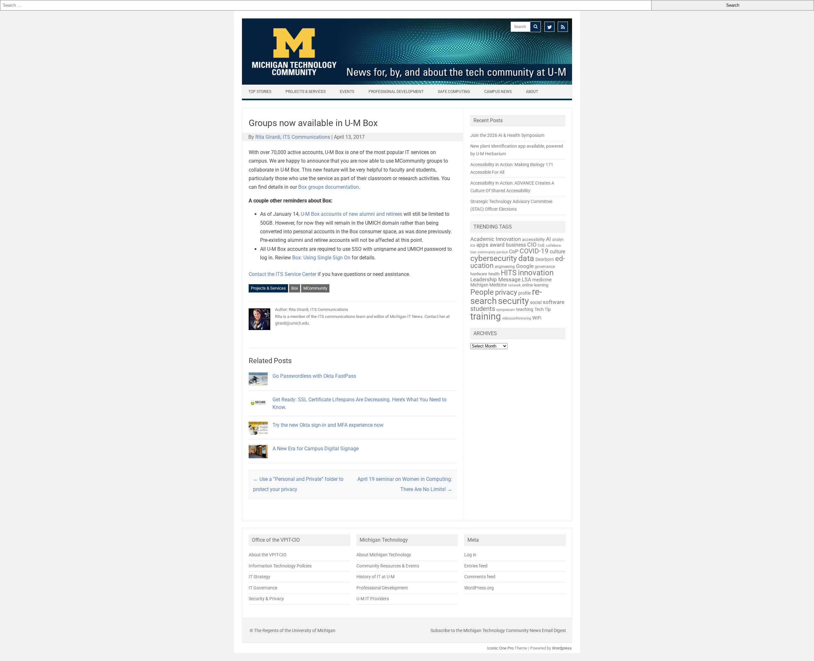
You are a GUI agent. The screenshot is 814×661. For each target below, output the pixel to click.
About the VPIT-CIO (267, 554)
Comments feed (479, 576)
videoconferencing (516, 318)
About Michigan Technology (383, 554)
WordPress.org (479, 587)
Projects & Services (306, 91)
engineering (505, 266)
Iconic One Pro (500, 648)
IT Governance (263, 587)
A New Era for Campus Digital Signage (315, 449)
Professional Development (396, 91)
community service (493, 252)
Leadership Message (495, 279)
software (553, 302)
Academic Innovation (495, 239)
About (532, 91)
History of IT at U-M (375, 576)
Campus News (498, 91)
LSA (526, 280)
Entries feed (475, 565)
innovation (536, 272)
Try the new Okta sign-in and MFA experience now (327, 425)
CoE (541, 245)
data (526, 258)
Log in (470, 554)
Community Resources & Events (387, 565)
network (514, 285)
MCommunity (315, 288)
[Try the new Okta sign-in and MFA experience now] (258, 437)
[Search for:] (325, 5)
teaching (524, 309)
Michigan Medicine (488, 284)
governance (545, 266)
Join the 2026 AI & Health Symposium (507, 135)
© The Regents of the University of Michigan (292, 630)
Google (525, 266)
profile (524, 293)
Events (347, 91)
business (516, 245)
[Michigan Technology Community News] (407, 83)
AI (548, 239)
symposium (505, 310)
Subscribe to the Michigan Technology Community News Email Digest (498, 630)
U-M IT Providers (372, 598)
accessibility (533, 239)
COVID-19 (534, 251)
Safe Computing (454, 91)
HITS (509, 273)
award (497, 245)
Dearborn (544, 259)
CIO (531, 244)
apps (482, 245)
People (482, 292)
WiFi (537, 318)
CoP (513, 252)
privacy (506, 292)
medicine (542, 280)
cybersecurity (493, 258)
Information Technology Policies (280, 565)
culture (557, 252)
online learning (535, 285)
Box (294, 288)
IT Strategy (259, 576)
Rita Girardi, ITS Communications (292, 137)
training (485, 316)
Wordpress (562, 648)
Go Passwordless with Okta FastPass (314, 376)
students (482, 309)
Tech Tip (543, 309)
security (513, 301)
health (494, 273)
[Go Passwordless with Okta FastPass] (258, 388)
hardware (478, 273)
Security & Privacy (266, 598)
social (536, 302)
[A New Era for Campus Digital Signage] (258, 461)
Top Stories (259, 91)
